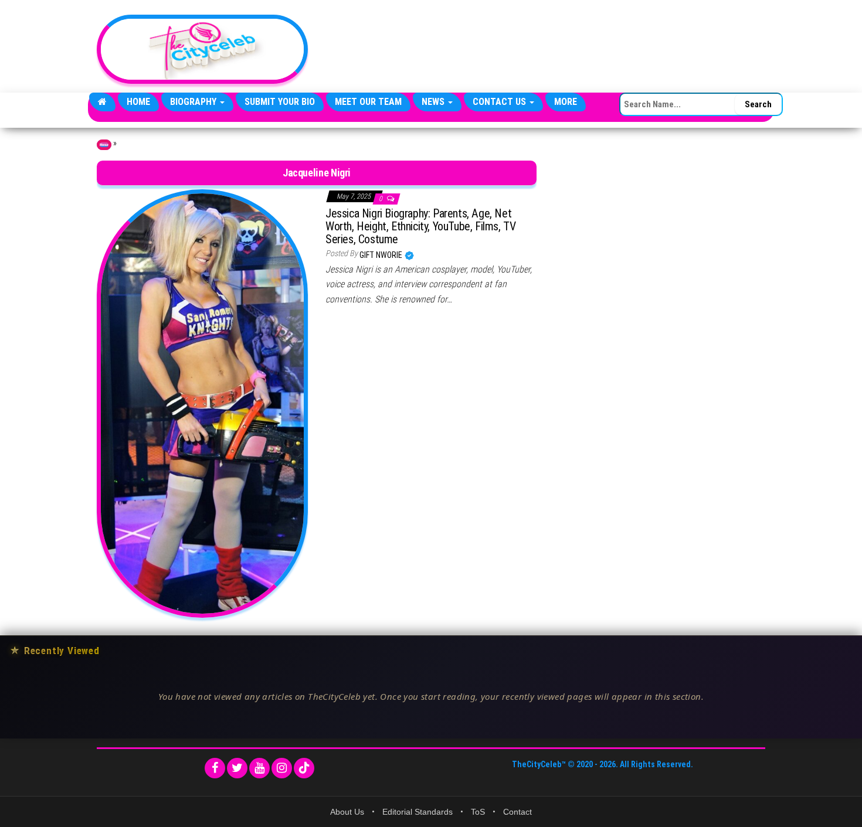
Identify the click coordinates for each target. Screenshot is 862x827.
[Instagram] (282, 768)
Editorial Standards (417, 811)
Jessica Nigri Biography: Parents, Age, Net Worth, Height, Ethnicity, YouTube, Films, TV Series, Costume (420, 226)
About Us (347, 811)
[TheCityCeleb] (102, 102)
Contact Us (500, 101)
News (434, 101)
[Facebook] (215, 768)
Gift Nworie (381, 255)
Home (138, 101)
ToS (478, 811)
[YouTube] (259, 768)
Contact (517, 811)
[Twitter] (237, 768)
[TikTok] (304, 768)
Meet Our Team (368, 101)
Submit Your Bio (280, 101)
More (565, 101)
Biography (194, 101)
